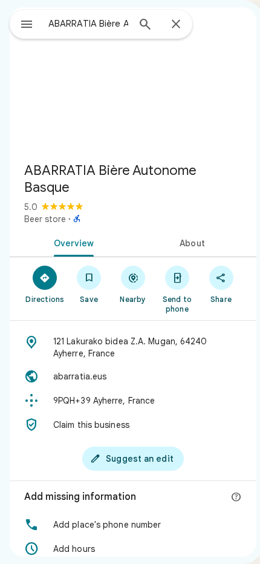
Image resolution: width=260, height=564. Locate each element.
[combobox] (88, 23)
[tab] (71, 242)
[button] (133, 525)
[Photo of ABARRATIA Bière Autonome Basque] (133, 79)
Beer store (45, 219)
